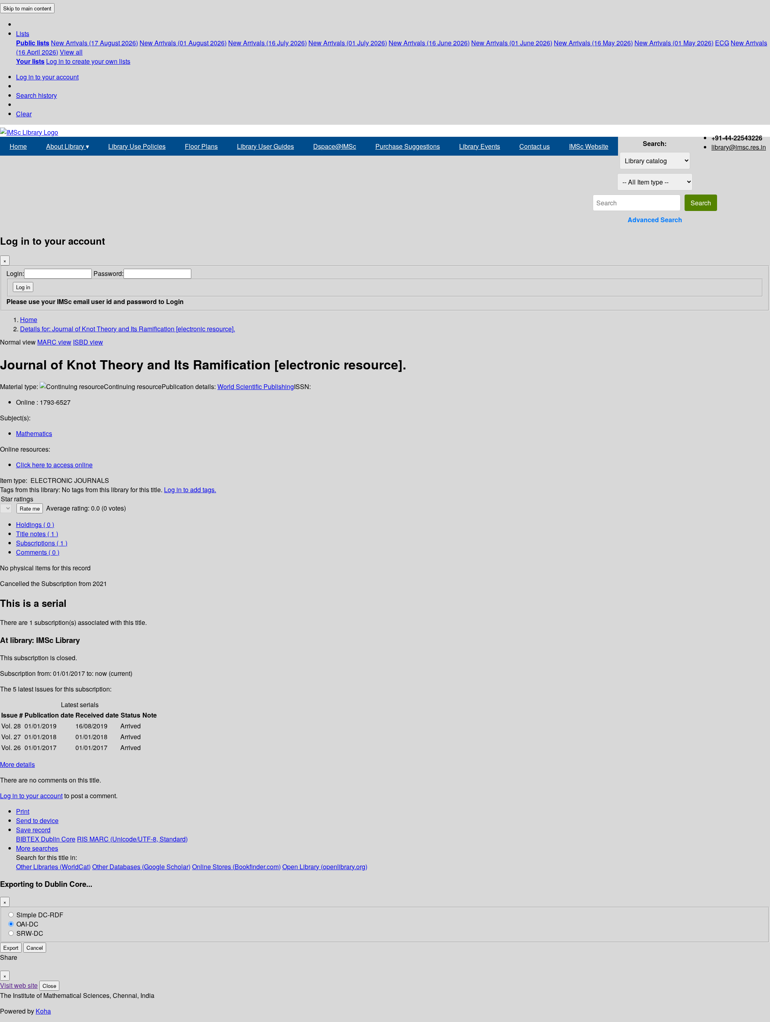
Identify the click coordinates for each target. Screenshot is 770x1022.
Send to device (37, 820)
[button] (22, 33)
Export (10, 947)
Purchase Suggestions (407, 146)
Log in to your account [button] (31, 795)
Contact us (534, 146)
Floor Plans (201, 146)
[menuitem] (32, 42)
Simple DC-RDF (39, 914)
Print (22, 811)
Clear (24, 113)
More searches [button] (37, 848)
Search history (36, 95)
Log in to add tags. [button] (190, 489)
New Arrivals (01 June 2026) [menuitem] (511, 42)
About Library (67, 146)
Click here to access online (54, 464)
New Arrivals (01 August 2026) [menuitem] (183, 42)
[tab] (37, 533)
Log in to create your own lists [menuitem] (88, 61)
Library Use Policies (137, 146)
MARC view (54, 342)
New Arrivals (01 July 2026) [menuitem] (347, 42)
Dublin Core (58, 839)
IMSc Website (588, 146)
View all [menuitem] (71, 52)
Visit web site (19, 985)
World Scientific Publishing (255, 386)
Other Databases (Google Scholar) (141, 866)
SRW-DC (29, 933)
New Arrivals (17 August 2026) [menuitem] (94, 42)
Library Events (479, 146)
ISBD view (88, 342)
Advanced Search (655, 219)
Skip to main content (27, 8)
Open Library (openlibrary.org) (324, 866)
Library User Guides (265, 146)
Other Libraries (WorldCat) (53, 866)
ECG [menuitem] (722, 42)
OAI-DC (27, 924)
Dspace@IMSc (334, 146)
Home (18, 146)
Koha (43, 1011)
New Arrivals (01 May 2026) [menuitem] (673, 42)
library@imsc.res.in (738, 147)
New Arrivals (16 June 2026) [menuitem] (429, 42)
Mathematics (34, 433)
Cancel (34, 947)
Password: (108, 273)
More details (17, 764)
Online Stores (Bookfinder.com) (236, 866)
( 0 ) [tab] (35, 524)
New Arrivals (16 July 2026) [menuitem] (267, 42)
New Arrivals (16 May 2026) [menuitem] (593, 42)
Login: (15, 273)
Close (49, 986)
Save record (33, 829)
